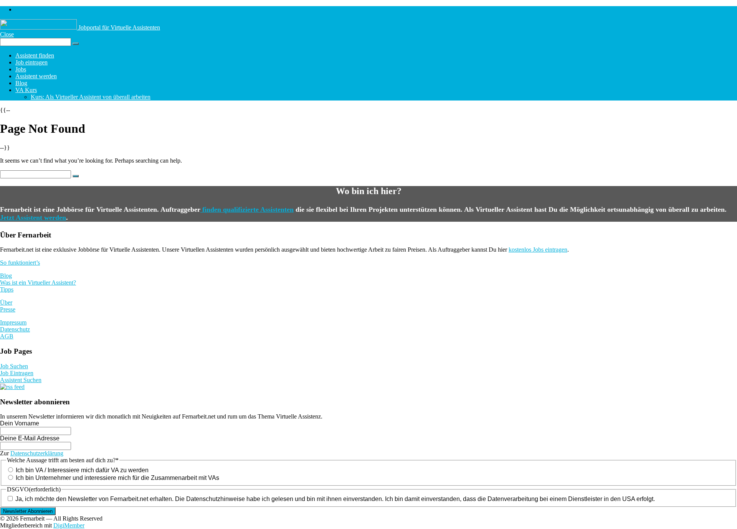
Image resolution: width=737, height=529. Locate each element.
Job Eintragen (16, 373)
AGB (6, 336)
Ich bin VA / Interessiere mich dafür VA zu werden (82, 470)
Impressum (13, 322)
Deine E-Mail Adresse (29, 438)
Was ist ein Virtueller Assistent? (38, 282)
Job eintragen (31, 62)
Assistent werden (36, 76)
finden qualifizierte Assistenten (247, 209)
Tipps (6, 289)
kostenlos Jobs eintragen (538, 249)
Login (22, 9)
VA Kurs (26, 90)
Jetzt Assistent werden (33, 217)
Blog (21, 83)
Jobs (20, 69)
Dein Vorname (19, 423)
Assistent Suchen (20, 380)
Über (6, 302)
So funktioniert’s (20, 262)
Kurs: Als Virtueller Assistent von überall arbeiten (90, 97)
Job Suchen (14, 366)
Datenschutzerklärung (36, 453)
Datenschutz (15, 329)
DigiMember (68, 525)
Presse (7, 309)
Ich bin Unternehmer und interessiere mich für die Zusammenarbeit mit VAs (117, 478)
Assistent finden (34, 55)
